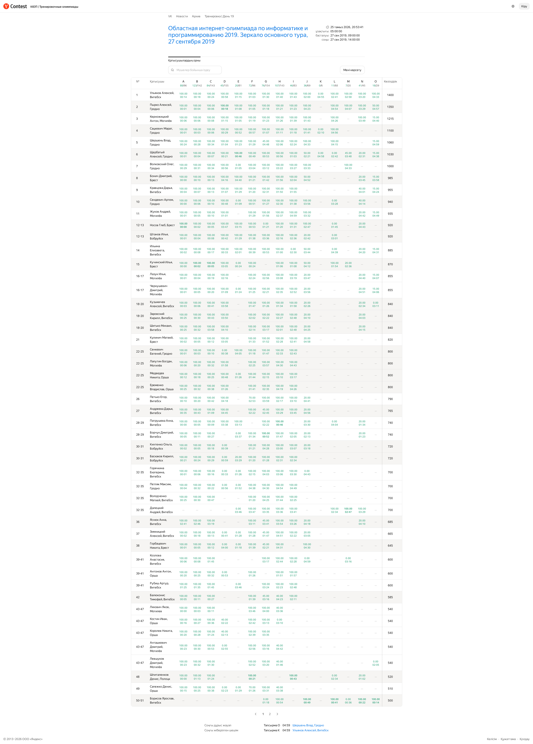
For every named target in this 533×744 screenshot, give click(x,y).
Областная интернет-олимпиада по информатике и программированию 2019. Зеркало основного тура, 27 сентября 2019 (238, 35)
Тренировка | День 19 (219, 16)
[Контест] (15, 6)
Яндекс (36, 739)
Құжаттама (508, 739)
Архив (196, 16)
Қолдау (525, 739)
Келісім (492, 739)
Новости (182, 16)
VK (170, 16)
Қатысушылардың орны (184, 60)
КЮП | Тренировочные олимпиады (54, 6)
